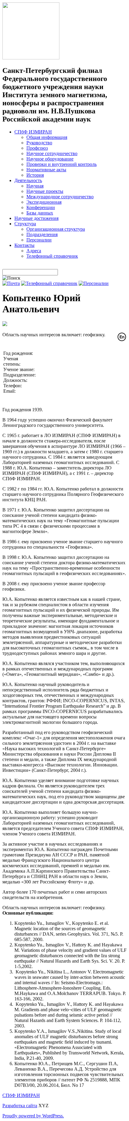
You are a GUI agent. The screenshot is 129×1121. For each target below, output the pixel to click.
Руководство (39, 142)
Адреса (33, 250)
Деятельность (28, 180)
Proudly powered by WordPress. (33, 1115)
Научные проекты (44, 191)
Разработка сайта (19, 1105)
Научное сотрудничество (51, 153)
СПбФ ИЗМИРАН (33, 131)
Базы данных (39, 212)
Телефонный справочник (52, 256)
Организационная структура (55, 229)
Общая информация (46, 137)
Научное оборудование (50, 158)
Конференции (40, 207)
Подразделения (42, 234)
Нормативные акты (46, 169)
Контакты (24, 245)
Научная (35, 185)
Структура (25, 223)
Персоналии (39, 239)
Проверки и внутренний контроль (61, 164)
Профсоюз (37, 148)
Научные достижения (36, 218)
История (35, 175)
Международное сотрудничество (60, 196)
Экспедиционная (44, 202)
